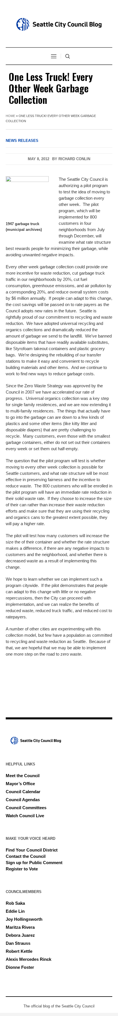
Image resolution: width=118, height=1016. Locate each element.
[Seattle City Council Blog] (59, 24)
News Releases (22, 140)
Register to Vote (22, 868)
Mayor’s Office (20, 783)
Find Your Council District (32, 850)
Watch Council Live (25, 815)
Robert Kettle (19, 951)
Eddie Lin (15, 911)
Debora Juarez (20, 935)
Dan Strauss (18, 943)
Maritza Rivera (20, 927)
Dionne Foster (20, 967)
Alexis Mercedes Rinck (28, 959)
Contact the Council (26, 856)
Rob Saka (15, 903)
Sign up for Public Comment (34, 862)
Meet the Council (23, 775)
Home (10, 116)
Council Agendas (23, 799)
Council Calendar (23, 791)
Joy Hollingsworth (24, 919)
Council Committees (26, 807)
